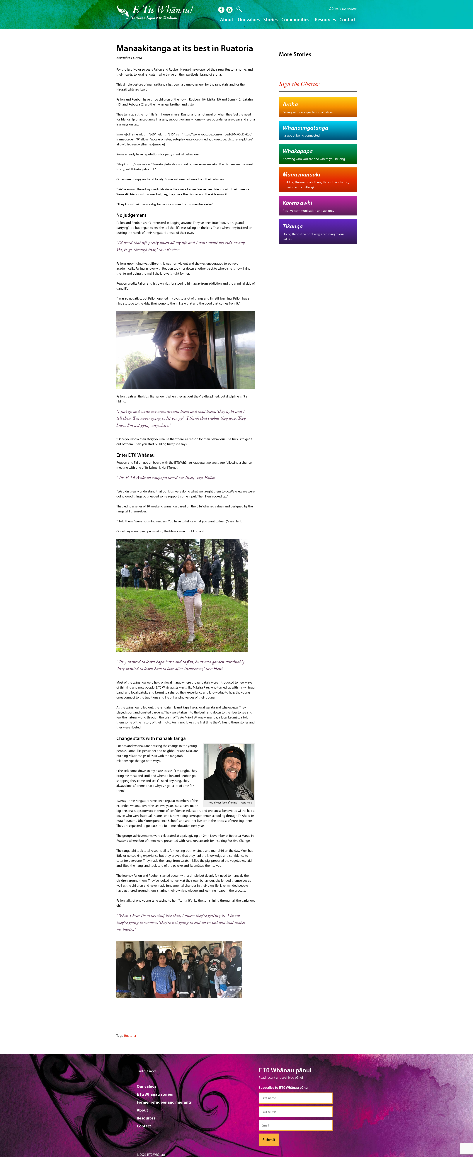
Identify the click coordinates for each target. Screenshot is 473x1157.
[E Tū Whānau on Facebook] (221, 10)
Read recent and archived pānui (281, 1077)
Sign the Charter (299, 85)
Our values (146, 1086)
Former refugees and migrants (164, 1102)
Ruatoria (130, 1035)
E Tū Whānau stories (155, 1094)
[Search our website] (237, 9)
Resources (146, 1118)
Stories (270, 19)
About (142, 1110)
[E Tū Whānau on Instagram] (230, 10)
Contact (347, 19)
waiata (343, 9)
